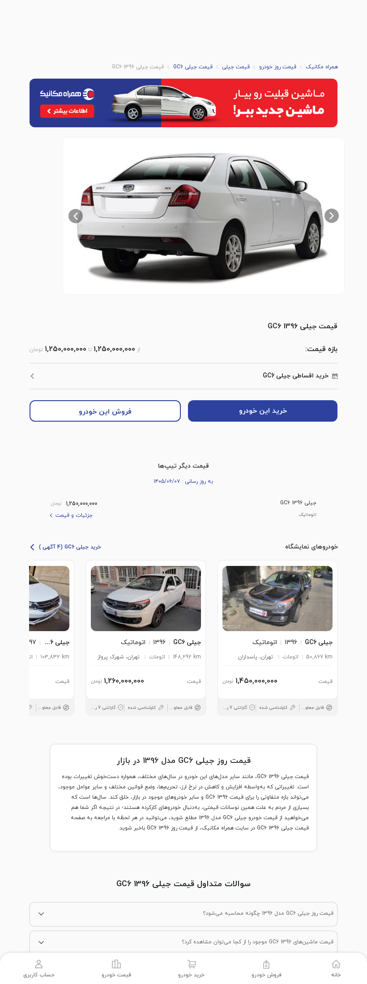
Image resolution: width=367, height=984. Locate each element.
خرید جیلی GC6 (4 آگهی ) (70, 547)
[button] (204, 216)
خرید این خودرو (263, 411)
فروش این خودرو (105, 412)
